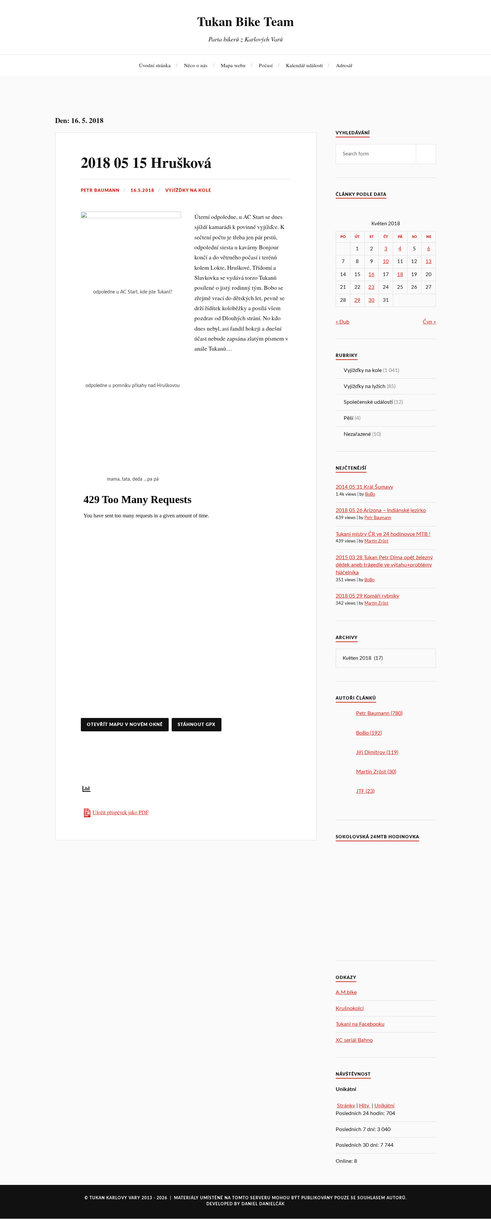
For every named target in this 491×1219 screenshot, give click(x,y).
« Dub (342, 322)
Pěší (348, 418)
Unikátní (384, 1105)
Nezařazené (357, 434)
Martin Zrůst (376, 541)
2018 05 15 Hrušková (146, 162)
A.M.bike (346, 992)
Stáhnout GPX (196, 725)
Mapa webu (233, 65)
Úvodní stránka (155, 65)
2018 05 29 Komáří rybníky (367, 596)
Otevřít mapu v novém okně (125, 725)
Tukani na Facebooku (360, 1024)
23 (371, 287)
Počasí (266, 65)
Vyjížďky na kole (188, 191)
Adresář (344, 65)
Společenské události (368, 402)
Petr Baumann (100, 191)
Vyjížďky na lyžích (364, 386)
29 (357, 300)
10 (386, 261)
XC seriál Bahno (354, 1040)
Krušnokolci (350, 1008)
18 (400, 274)
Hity (364, 1105)
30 (371, 300)
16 (371, 274)
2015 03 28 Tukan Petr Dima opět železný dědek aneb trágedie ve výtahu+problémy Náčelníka (384, 565)
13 (429, 261)
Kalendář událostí (304, 65)
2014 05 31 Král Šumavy (364, 487)
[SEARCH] (426, 154)
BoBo (370, 494)
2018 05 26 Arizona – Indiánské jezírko (381, 510)
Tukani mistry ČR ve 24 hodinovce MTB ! (383, 534)
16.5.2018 (142, 191)
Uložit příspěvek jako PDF (121, 812)
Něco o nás (195, 65)
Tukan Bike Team (245, 21)
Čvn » (429, 322)
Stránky (346, 1105)
